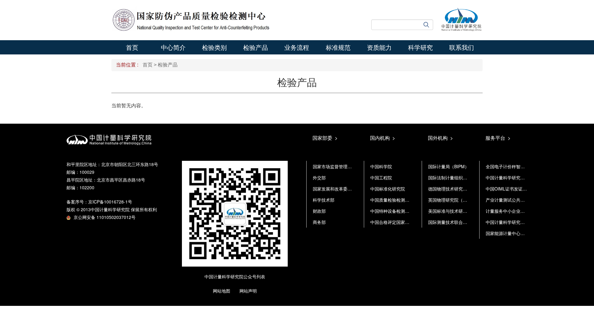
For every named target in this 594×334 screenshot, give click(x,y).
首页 (132, 47)
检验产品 (255, 47)
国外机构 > (440, 137)
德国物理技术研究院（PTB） (456, 189)
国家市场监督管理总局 (334, 166)
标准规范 (338, 47)
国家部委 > (325, 137)
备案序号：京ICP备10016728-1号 (99, 202)
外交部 (319, 177)
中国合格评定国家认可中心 (396, 222)
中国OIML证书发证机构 (508, 189)
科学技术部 (323, 200)
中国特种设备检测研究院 (394, 211)
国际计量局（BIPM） (448, 166)
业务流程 (296, 47)
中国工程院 (381, 177)
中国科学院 (381, 166)
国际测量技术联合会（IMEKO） (458, 222)
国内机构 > (382, 137)
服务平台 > (497, 137)
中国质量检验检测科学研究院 (398, 200)
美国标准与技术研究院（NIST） (459, 211)
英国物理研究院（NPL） (452, 200)
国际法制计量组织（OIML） (455, 177)
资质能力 (379, 47)
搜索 (428, 25)
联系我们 (461, 47)
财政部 (319, 211)
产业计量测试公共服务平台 (512, 200)
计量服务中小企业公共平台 (512, 211)
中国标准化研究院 (387, 189)
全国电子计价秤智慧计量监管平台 (518, 166)
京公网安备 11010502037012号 (105, 217)
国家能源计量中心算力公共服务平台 (520, 233)
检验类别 (214, 47)
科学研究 (420, 47)
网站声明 (248, 291)
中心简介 (173, 47)
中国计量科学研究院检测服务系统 (518, 177)
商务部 (319, 222)
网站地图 (221, 291)
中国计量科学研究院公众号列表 (234, 276)
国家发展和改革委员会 (334, 189)
